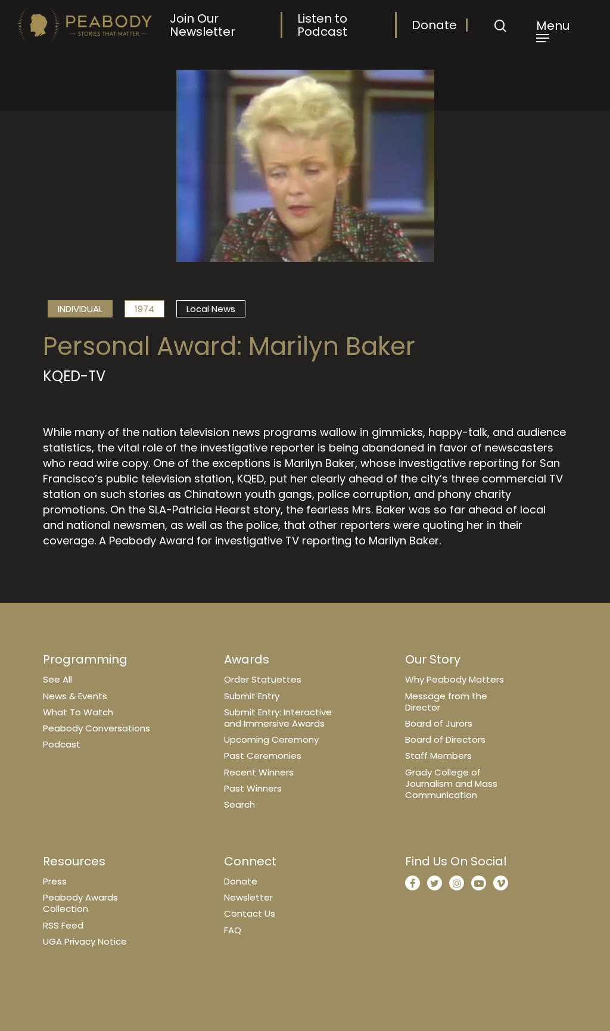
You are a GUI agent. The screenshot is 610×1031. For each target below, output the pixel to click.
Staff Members (438, 755)
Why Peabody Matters (454, 679)
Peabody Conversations (96, 728)
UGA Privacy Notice (85, 941)
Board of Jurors (438, 723)
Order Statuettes (262, 679)
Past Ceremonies (262, 755)
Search (239, 804)
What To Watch (78, 712)
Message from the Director (446, 702)
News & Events (75, 696)
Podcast (61, 744)
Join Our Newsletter (202, 25)
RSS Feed (63, 925)
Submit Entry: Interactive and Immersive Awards (278, 718)
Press (55, 881)
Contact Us (249, 913)
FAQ (232, 930)
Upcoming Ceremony (271, 739)
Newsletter (248, 897)
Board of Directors (445, 739)
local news (210, 309)
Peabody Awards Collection (80, 903)
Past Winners (253, 788)
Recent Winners (259, 772)
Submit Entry (251, 696)
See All (57, 679)
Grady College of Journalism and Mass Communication (451, 783)
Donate (434, 25)
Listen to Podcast (322, 25)
